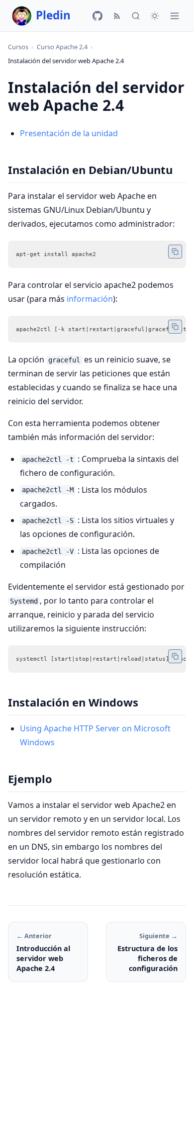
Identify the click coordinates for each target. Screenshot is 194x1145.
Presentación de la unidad (69, 133)
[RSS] (116, 15)
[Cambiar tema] (154, 15)
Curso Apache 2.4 (62, 46)
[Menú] (174, 15)
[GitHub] (97, 16)
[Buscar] (135, 15)
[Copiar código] (175, 252)
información (90, 298)
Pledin (53, 15)
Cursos (18, 46)
